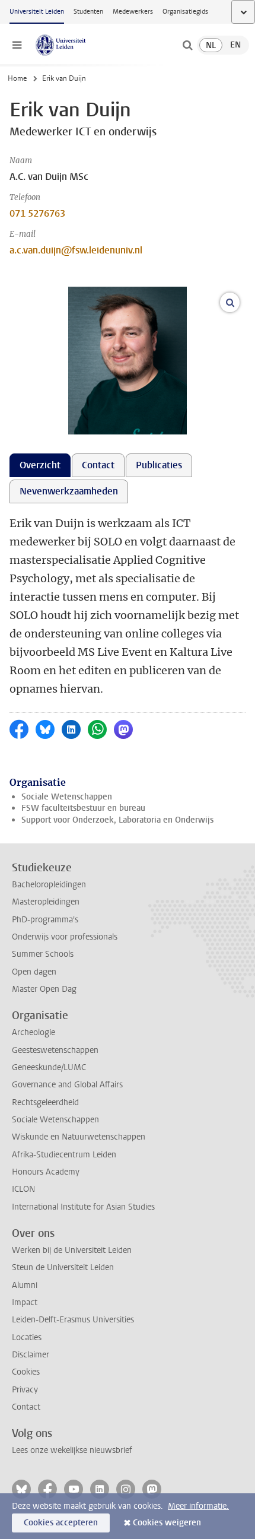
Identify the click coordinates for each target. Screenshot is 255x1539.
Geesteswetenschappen (55, 1050)
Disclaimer (30, 1354)
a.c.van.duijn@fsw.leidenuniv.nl (75, 250)
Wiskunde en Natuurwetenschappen (78, 1137)
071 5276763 (37, 213)
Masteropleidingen (45, 901)
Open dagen (34, 972)
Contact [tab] (98, 465)
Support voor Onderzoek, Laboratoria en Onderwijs (117, 820)
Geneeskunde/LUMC (49, 1067)
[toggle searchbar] (187, 45)
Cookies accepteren (61, 1522)
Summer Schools (43, 954)
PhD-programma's (45, 919)
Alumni (24, 1285)
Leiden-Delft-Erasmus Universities (73, 1319)
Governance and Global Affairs (67, 1084)
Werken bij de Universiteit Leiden (72, 1250)
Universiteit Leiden (36, 11)
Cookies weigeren (167, 1522)
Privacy (25, 1389)
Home (17, 78)
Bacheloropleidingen (49, 884)
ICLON (23, 1189)
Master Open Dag (44, 989)
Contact (26, 1407)
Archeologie (33, 1032)
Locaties (27, 1337)
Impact (24, 1302)
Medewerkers (133, 11)
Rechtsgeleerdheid (45, 1102)
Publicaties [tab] (159, 465)
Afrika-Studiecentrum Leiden (64, 1154)
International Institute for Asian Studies (83, 1207)
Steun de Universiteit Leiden (63, 1267)
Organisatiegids (185, 11)
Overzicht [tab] (40, 465)
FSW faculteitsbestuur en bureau (83, 808)
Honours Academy (45, 1172)
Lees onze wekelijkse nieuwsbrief (72, 1450)
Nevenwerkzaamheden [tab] (69, 491)
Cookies (26, 1372)
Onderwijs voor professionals (64, 937)
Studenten (88, 11)
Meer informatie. (198, 1506)
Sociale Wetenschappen (66, 796)
